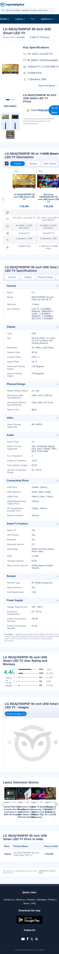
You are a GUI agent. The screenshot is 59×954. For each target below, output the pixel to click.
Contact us (9, 899)
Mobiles (3, 19)
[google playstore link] (29, 923)
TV (32, 19)
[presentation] (10, 742)
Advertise (41, 899)
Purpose (31, 899)
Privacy (51, 899)
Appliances (46, 19)
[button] (3, 10)
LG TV (9, 871)
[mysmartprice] (12, 5)
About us (20, 899)
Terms (26, 903)
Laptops (19, 19)
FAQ (33, 903)
